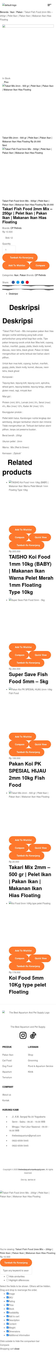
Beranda (4, 12)
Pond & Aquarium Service (40, 1066)
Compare (40, 265)
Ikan (12, 12)
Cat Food (7, 1060)
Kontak (5, 1100)
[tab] (31, 293)
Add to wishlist (16, 265)
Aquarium (7, 1071)
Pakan (19, 12)
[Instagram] (23, 1035)
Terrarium (7, 1077)
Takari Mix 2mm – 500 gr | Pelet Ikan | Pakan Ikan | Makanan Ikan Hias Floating (30, 881)
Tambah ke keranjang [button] (28, 545)
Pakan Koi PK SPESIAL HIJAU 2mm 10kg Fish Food (27, 774)
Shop (30, 1054)
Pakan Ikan (7, 1054)
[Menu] (51, 5)
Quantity (6, 243)
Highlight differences (19, 1280)
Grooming (33, 1060)
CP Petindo (16, 228)
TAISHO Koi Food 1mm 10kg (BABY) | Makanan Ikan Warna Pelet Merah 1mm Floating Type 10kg (31, 574)
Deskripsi (13, 293)
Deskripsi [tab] (24, 307)
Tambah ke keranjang (21, 257)
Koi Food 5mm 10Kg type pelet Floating (27, 984)
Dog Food (7, 1066)
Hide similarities (17, 1276)
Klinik (30, 1071)
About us (6, 1094)
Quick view (41, 537)
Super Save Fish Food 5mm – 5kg (28, 677)
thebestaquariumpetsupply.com (31, 1169)
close (16, 1348)
